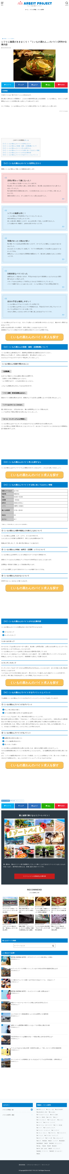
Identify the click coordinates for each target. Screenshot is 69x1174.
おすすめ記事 (59, 1109)
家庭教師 (63, 1140)
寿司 (47, 1143)
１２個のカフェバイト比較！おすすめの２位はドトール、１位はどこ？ (33, 980)
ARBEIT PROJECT (33, 1170)
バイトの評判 (40, 9)
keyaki (66, 111)
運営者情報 (22, 1164)
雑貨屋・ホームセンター (56, 1151)
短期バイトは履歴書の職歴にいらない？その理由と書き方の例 (30, 1025)
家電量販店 (40, 1143)
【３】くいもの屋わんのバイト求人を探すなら (16, 148)
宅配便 (45, 1140)
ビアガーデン (53, 1133)
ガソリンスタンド (42, 1119)
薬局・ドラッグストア (55, 1148)
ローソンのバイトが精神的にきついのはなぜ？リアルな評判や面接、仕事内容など (36, 1059)
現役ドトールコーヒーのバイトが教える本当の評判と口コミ (29, 1002)
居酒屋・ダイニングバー (17, 800)
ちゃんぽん (52, 1112)
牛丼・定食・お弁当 (42, 1148)
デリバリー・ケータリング (44, 1130)
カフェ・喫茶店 (41, 1117)
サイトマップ (45, 1164)
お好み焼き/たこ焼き (42, 1112)
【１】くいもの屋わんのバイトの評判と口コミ (16, 143)
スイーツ (40, 1122)
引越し (39, 1146)
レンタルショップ (59, 1138)
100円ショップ (41, 1109)
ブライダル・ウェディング (52, 1135)
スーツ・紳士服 (58, 1125)
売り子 (39, 1140)
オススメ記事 (54, 1114)
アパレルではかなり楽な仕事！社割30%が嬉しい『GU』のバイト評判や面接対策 (36, 1048)
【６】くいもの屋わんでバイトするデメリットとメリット (20, 155)
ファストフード (62, 1133)
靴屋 (39, 1153)
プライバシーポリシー (33, 1164)
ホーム (26, 9)
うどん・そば (51, 1109)
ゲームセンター (52, 1119)
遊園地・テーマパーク (43, 1151)
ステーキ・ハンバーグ (50, 1122)
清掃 (50, 1146)
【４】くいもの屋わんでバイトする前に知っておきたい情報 (20, 150)
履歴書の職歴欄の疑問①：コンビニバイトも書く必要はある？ (30, 991)
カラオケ (50, 1117)
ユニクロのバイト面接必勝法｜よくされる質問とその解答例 (29, 1014)
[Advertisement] (34, 24)
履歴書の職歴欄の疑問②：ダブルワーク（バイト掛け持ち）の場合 (31, 957)
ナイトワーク (56, 1130)
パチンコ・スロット (42, 1133)
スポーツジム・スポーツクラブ (45, 1125)
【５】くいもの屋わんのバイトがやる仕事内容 (16, 152)
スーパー (40, 1127)
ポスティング (41, 1138)
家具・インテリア (54, 1140)
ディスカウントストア (50, 1127)
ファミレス (40, 1135)
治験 (45, 1146)
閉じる (26, 140)
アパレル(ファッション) (43, 1114)
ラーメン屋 (49, 1138)
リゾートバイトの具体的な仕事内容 (34, 876)
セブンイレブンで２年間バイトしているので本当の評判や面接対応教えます (34, 968)
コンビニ (61, 1119)
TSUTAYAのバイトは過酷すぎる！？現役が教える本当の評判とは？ (32, 1036)
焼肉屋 (54, 1146)
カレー (56, 1117)
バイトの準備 (33, 9)
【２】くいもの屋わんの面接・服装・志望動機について (19, 146)
